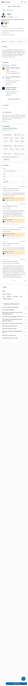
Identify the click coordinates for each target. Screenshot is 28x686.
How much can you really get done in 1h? (12, 316)
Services (9, 6)
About (5, 41)
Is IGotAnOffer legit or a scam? (10, 338)
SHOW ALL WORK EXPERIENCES (14, 99)
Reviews (18, 6)
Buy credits (17, 683)
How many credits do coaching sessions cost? (12, 331)
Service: (4, 173)
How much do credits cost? (9, 335)
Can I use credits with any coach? (10, 307)
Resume (13, 41)
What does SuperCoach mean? (9, 326)
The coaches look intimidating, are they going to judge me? (12, 319)
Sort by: (4, 179)
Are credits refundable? (8, 310)
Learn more (20, 28)
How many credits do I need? (9, 328)
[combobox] (14, 159)
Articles (14, 6)
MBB (21, 296)
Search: (4, 168)
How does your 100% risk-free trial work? (12, 323)
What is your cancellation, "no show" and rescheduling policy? (12, 313)
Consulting (9, 296)
